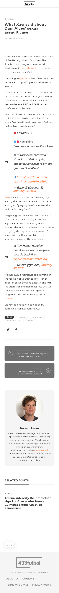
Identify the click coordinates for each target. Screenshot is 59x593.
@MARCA (24, 78)
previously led (41, 450)
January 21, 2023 (25, 191)
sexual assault (29, 68)
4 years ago (20, 38)
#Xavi (30, 321)
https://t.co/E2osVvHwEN (32, 177)
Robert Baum (10, 38)
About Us (12, 578)
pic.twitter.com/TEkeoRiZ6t (30, 181)
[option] (29, 500)
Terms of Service (17, 584)
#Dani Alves (37, 317)
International (23, 350)
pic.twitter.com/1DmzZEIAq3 (31, 258)
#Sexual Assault (14, 321)
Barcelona (9, 19)
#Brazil (21, 317)
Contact (28, 578)
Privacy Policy (41, 584)
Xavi (7, 197)
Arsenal (8, 493)
